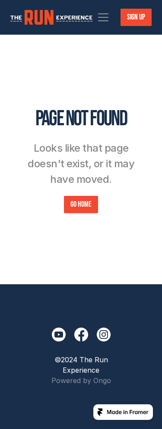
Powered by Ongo (81, 380)
